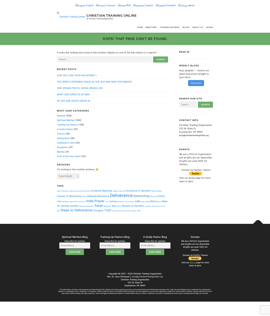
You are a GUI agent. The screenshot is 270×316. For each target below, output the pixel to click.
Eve (155, 196)
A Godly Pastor (65, 129)
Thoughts (98, 210)
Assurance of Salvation (138, 190)
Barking (154, 191)
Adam (59, 191)
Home (140, 27)
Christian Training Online (111, 16)
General (61, 115)
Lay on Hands (129, 202)
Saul (114, 205)
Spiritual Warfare (66, 120)
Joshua (113, 201)
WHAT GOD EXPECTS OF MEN (73, 94)
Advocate (65, 191)
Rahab (99, 205)
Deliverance (63, 138)
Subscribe (196, 83)
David (84, 196)
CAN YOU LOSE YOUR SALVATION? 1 (76, 75)
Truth (107, 210)
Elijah (152, 196)
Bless (160, 191)
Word (139, 211)
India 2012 (82, 202)
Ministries (151, 27)
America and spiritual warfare (79, 191)
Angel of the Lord (119, 191)
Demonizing (141, 196)
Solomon (148, 206)
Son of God (156, 206)
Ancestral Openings (101, 190)
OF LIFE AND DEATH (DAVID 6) (73, 100)
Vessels (134, 211)
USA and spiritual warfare (121, 211)
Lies (137, 201)
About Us (197, 27)
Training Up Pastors (67, 124)
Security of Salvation (133, 205)
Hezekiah (65, 202)
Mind (153, 201)
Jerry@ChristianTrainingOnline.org (147, 276)
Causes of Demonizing (69, 196)
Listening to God (66, 142)
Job (106, 202)
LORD (147, 202)
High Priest (73, 202)
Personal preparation (86, 206)
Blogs (186, 27)
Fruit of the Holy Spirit (69, 156)
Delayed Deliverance (98, 196)
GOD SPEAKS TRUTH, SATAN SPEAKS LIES (80, 88)
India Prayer (95, 201)
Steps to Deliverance (76, 210)
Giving (209, 27)
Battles (60, 151)
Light (143, 202)
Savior (119, 206)
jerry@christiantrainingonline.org (194, 135)
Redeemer (107, 206)
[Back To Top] (258, 224)
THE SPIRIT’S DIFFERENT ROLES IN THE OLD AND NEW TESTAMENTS (94, 81)
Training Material (170, 27)
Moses (158, 202)
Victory (61, 133)
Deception (62, 147)
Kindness (120, 202)
